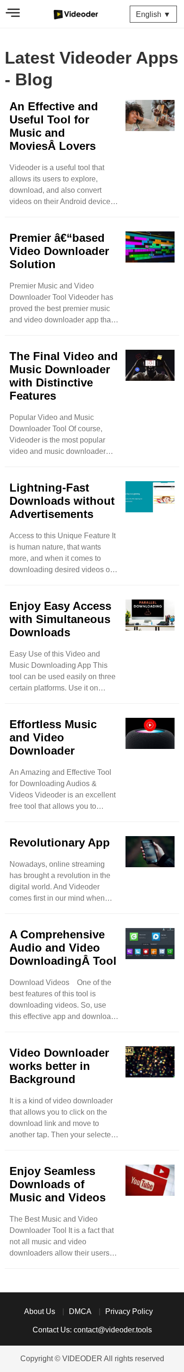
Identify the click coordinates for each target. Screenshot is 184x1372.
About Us (39, 1311)
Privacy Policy (129, 1311)
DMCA (80, 1311)
